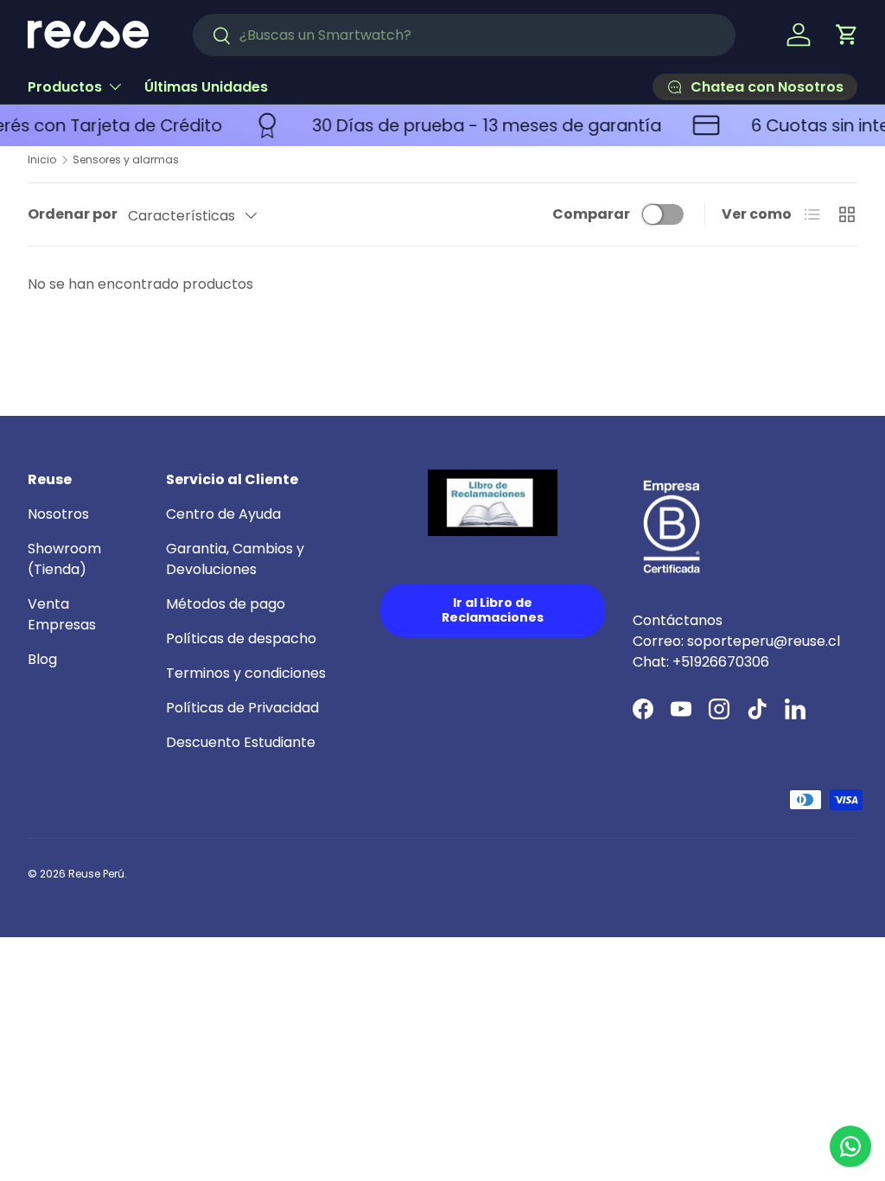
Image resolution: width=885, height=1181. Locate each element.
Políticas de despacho (241, 638)
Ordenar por (73, 214)
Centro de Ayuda (223, 514)
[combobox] (464, 35)
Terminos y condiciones (246, 673)
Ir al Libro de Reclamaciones (493, 610)
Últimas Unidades (206, 87)
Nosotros (58, 514)
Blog (42, 659)
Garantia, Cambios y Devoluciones (235, 559)
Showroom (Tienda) (64, 559)
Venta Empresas (62, 614)
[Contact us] (850, 1146)
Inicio (42, 160)
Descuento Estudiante (240, 742)
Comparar (591, 214)
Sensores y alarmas (126, 160)
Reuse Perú (96, 873)
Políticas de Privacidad (242, 708)
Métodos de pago (225, 604)
